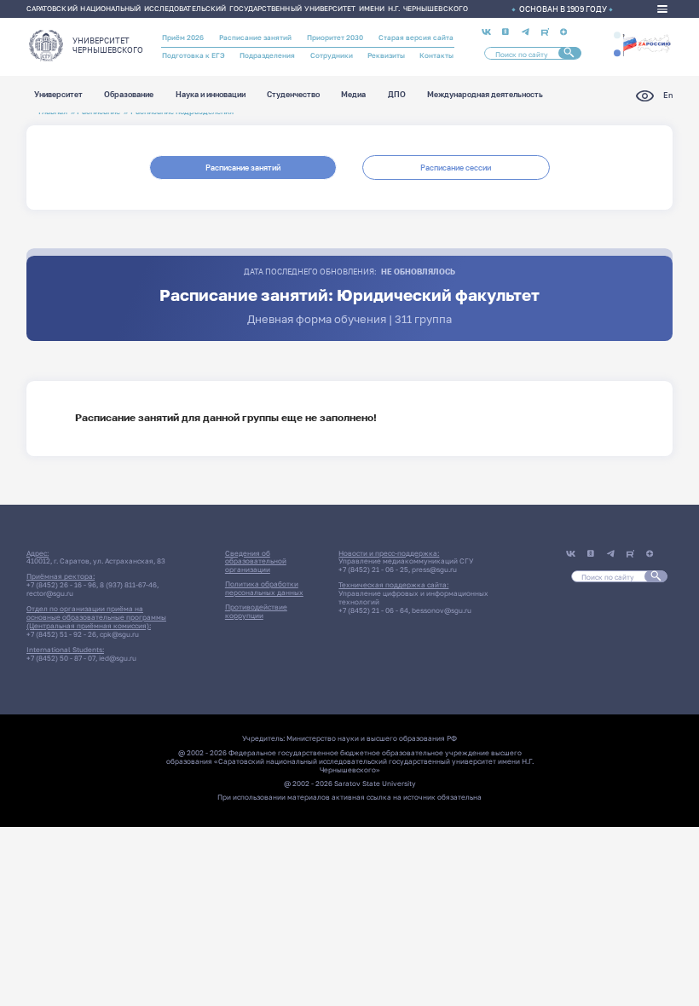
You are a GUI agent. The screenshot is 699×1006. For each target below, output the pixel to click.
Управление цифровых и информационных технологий (413, 597)
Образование (128, 95)
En (668, 95)
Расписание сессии (455, 167)
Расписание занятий (255, 37)
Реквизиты (386, 55)
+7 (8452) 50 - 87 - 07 (60, 658)
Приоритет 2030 (335, 37)
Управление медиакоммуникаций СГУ (405, 561)
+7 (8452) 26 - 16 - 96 (61, 585)
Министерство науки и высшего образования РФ (371, 738)
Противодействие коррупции (256, 611)
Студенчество (293, 95)
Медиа (353, 95)
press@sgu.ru (434, 569)
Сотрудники (331, 55)
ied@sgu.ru (117, 658)
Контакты (436, 55)
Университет (58, 95)
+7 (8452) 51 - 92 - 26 (61, 634)
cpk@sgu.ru (119, 634)
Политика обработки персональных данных (264, 588)
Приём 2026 (183, 37)
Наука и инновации (211, 95)
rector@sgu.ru (49, 593)
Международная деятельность (485, 95)
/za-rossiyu (646, 44)
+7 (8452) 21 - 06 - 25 (373, 569)
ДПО (397, 95)
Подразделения (267, 55)
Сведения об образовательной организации (255, 562)
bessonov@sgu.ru (441, 610)
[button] (617, 35)
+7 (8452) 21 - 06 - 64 (373, 610)
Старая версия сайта (415, 37)
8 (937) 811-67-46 (128, 585)
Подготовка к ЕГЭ (193, 55)
